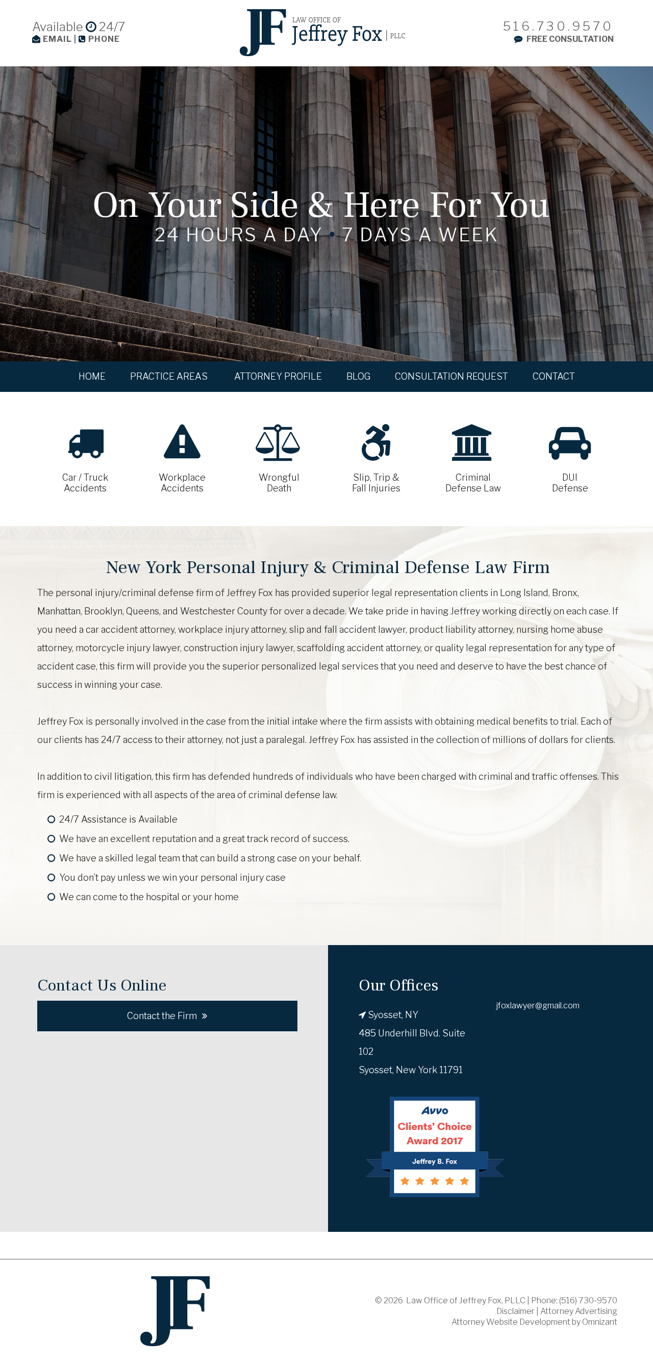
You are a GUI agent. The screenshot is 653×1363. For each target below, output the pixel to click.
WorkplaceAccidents (182, 482)
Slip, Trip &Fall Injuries (376, 482)
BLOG (358, 376)
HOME (92, 376)
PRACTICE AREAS (170, 376)
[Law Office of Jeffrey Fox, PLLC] (322, 32)
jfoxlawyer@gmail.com (538, 1005)
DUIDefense (570, 482)
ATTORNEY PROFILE (278, 376)
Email (57, 39)
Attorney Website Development (510, 1322)
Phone (103, 39)
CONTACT (554, 376)
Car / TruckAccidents (85, 482)
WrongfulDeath (279, 482)
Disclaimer (515, 1311)
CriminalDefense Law (473, 482)
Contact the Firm (162, 1015)
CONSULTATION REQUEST (451, 376)
